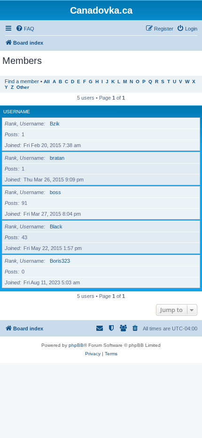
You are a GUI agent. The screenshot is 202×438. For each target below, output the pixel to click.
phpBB (76, 345)
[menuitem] (25, 28)
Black (56, 226)
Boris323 (60, 261)
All (47, 81)
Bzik (55, 123)
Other (22, 87)
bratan (57, 158)
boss (55, 192)
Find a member (22, 81)
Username (16, 111)
